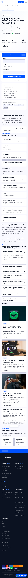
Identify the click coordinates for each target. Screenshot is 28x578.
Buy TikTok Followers (7, 492)
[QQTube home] (4, 2)
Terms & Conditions (6, 547)
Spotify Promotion (19, 492)
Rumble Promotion (19, 507)
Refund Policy (5, 542)
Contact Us (4, 552)
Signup (3, 521)
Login (3, 523)
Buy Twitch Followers (20, 466)
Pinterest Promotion (19, 497)
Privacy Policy (5, 545)
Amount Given (6, 69)
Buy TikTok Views (6, 497)
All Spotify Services (8, 9)
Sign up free (21, 2)
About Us (4, 550)
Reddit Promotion (19, 500)
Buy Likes (22, 451)
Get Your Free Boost (8, 55)
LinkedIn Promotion (19, 515)
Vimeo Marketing (19, 510)
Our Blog (5, 303)
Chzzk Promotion (19, 512)
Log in (16, 2)
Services (7, 5)
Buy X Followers (5, 484)
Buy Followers (15, 451)
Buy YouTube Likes (6, 473)
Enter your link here (7, 64)
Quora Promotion (19, 502)
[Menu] (26, 2)
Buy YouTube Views (6, 466)
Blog (3, 528)
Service (4, 58)
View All (8, 463)
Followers (18, 9)
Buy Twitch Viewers (19, 468)
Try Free (4, 526)
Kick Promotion (18, 494)
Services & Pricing (6, 535)
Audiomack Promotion (20, 505)
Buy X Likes (4, 486)
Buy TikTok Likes (5, 494)
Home (3, 5)
